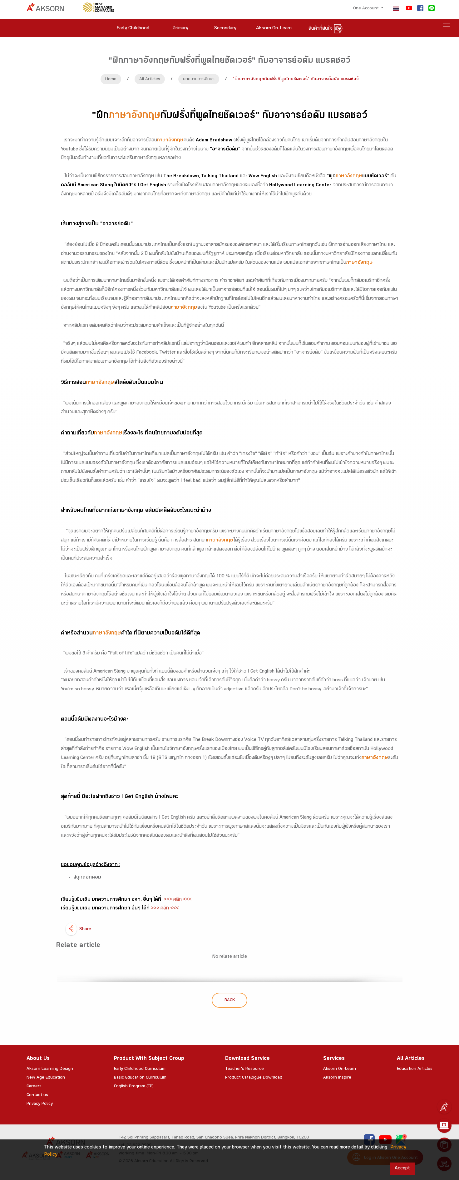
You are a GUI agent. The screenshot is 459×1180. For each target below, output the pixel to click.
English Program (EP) (134, 1087)
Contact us (37, 1095)
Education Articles (414, 1069)
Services (334, 1059)
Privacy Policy (40, 1104)
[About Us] (444, 1106)
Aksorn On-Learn (339, 1069)
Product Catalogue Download (253, 1078)
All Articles (149, 79)
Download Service (247, 1059)
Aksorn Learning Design (50, 1069)
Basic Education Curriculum (140, 1078)
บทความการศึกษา (199, 79)
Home (110, 79)
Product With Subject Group (149, 1059)
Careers (34, 1087)
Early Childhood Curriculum (139, 1069)
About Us (38, 1059)
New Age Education (46, 1078)
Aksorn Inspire (337, 1078)
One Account (366, 9)
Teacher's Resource (244, 1069)
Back (230, 1000)
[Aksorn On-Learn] (444, 1126)
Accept (402, 1169)
